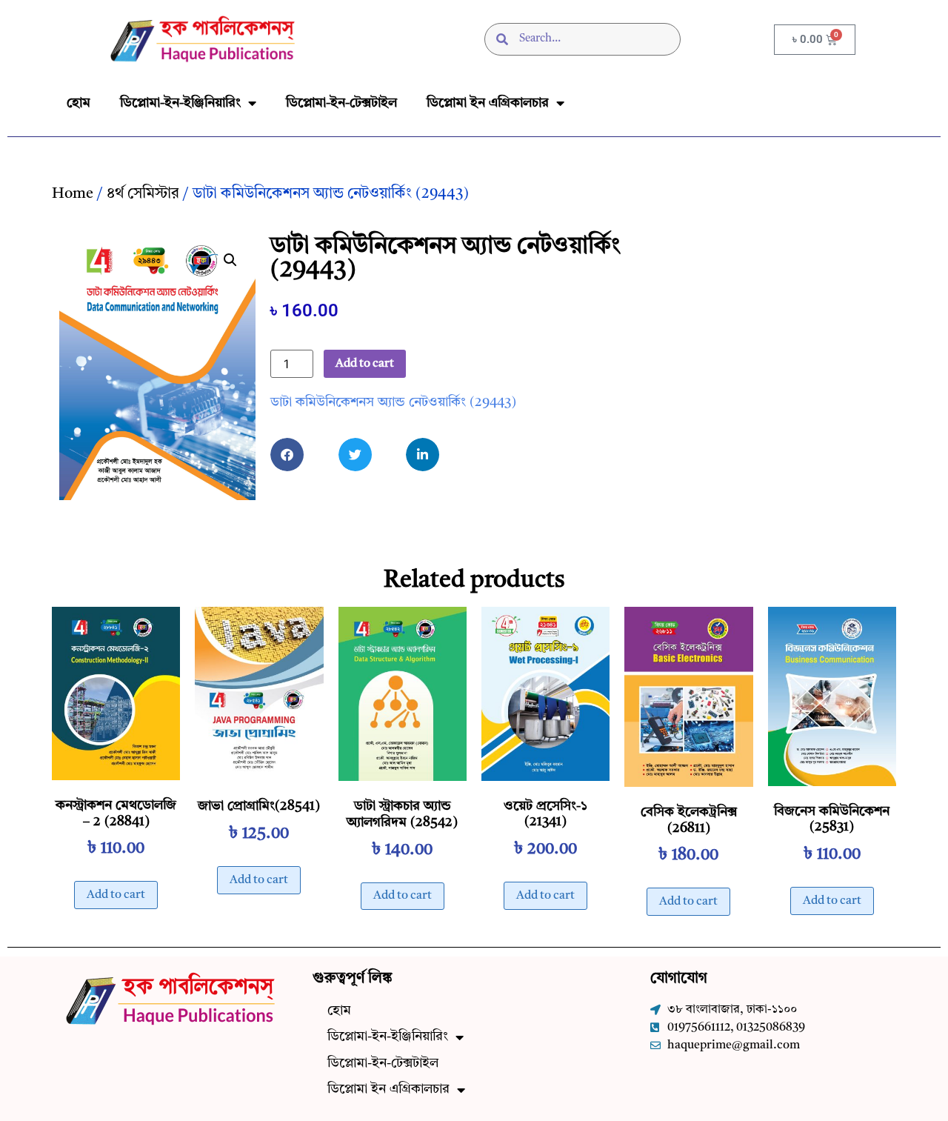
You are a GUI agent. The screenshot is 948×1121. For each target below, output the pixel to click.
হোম (78, 103)
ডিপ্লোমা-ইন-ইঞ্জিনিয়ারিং (180, 103)
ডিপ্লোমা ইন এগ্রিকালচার (488, 103)
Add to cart (365, 364)
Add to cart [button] (116, 895)
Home (72, 194)
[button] (230, 260)
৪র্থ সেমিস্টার (143, 194)
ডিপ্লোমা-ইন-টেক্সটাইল (341, 103)
